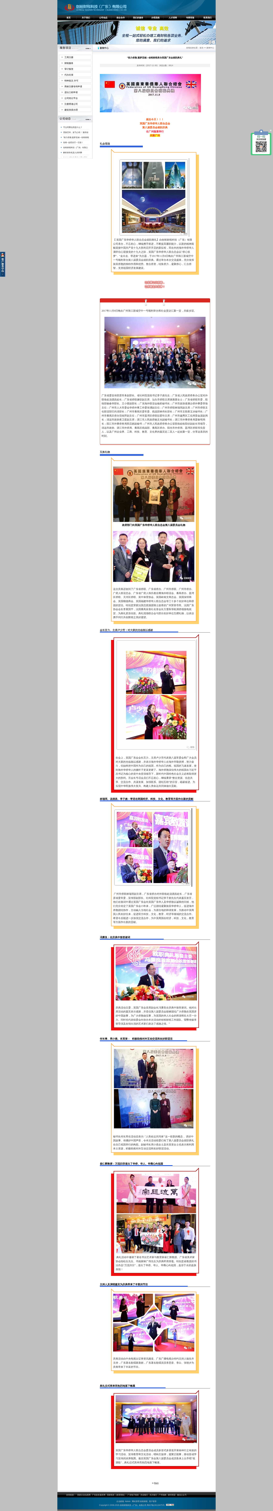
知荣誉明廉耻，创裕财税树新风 (75, 136)
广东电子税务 (133, 1495)
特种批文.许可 (71, 81)
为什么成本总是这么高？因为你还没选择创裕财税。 (75, 131)
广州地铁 (162, 1495)
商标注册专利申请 (73, 86)
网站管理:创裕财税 (140, 1501)
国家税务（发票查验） (116, 1495)
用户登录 (153, 1501)
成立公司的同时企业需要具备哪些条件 (75, 156)
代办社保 (68, 75)
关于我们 (86, 17)
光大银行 (153, 1495)
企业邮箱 (120, 1501)
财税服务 (68, 63)
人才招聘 (173, 17)
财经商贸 (172, 1495)
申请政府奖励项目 (70, 141)
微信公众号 (182, 1495)
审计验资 (68, 69)
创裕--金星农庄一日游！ (73, 146)
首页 (69, 17)
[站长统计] (170, 1505)
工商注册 (68, 57)
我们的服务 (138, 17)
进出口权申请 (71, 92)
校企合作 (121, 17)
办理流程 (155, 17)
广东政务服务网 (98, 1495)
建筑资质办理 (71, 110)
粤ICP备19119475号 (156, 1505)
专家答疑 (190, 17)
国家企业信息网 (84, 1495)
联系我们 (207, 17)
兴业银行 (144, 1495)
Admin (127, 1501)
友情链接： (71, 1495)
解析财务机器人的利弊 (72, 125)
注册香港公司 (71, 104)
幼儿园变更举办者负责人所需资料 (75, 151)
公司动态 (103, 17)
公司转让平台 (71, 98)
